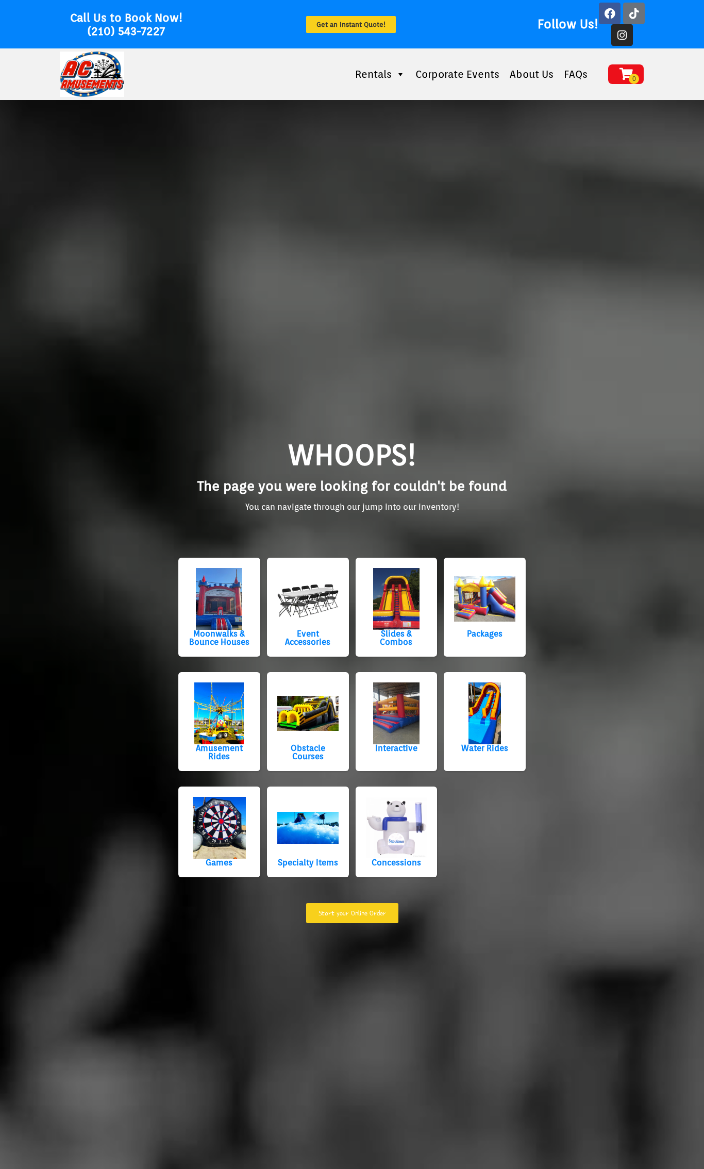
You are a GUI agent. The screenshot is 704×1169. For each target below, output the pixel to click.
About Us (532, 74)
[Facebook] (610, 13)
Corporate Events (457, 74)
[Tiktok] (634, 13)
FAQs (576, 74)
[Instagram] (622, 35)
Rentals (373, 74)
